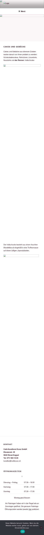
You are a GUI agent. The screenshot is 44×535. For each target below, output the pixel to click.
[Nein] (41, 527)
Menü (23, 11)
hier (30, 509)
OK (22, 531)
